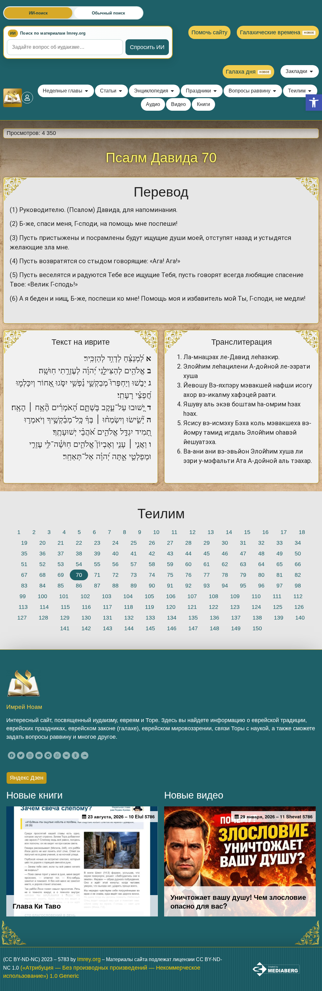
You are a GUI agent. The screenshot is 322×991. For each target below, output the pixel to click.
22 (79, 543)
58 (152, 564)
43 (170, 553)
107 (192, 596)
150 (257, 628)
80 (261, 575)
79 (243, 575)
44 (188, 553)
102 (85, 596)
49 (279, 553)
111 (277, 596)
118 (128, 607)
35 (24, 553)
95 (243, 585)
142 (86, 628)
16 (265, 532)
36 (42, 553)
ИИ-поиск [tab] (38, 13)
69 (61, 575)
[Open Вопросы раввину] (274, 91)
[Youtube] (39, 755)
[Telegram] (48, 755)
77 (206, 575)
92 (188, 585)
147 (193, 628)
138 (257, 618)
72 (115, 575)
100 (42, 596)
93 (206, 585)
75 (170, 575)
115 (65, 607)
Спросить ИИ (147, 47)
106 (170, 596)
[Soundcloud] (84, 755)
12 (192, 532)
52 (42, 564)
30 (225, 543)
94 (225, 585)
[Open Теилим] (309, 91)
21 (61, 543)
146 (171, 628)
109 (235, 596)
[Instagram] (30, 755)
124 (256, 607)
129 (64, 618)
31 (243, 543)
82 (298, 575)
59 (170, 564)
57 (133, 564)
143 (107, 628)
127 (22, 618)
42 (152, 553)
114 (44, 607)
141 (64, 628)
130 (86, 618)
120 (170, 607)
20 (42, 543)
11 (174, 532)
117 (107, 607)
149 (236, 628)
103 (106, 596)
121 (192, 607)
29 (206, 543)
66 (298, 564)
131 (107, 618)
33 (279, 543)
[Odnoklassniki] (75, 755)
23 (97, 543)
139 (278, 618)
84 (42, 585)
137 (236, 618)
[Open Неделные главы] (86, 91)
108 (213, 596)
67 (24, 575)
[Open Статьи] (120, 91)
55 (97, 564)
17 (283, 532)
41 (133, 553)
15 (247, 532)
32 (261, 543)
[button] (314, 102)
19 (24, 543)
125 (277, 607)
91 (170, 585)
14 (229, 532)
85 (61, 585)
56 (115, 564)
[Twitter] (21, 755)
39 (97, 553)
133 (150, 618)
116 (86, 607)
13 (211, 532)
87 (97, 585)
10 (156, 532)
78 (225, 575)
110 (256, 596)
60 (188, 564)
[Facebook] (11, 755)
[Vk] (66, 755)
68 (42, 575)
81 (279, 575)
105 (149, 596)
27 (170, 543)
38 (79, 553)
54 (79, 564)
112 (298, 596)
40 (115, 553)
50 (298, 553)
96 (261, 585)
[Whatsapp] (57, 755)
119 (149, 607)
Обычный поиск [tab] (108, 13)
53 (61, 564)
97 (279, 585)
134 (171, 618)
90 (152, 585)
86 (79, 585)
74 (152, 575)
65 (279, 564)
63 (243, 564)
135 (193, 618)
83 (24, 585)
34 (298, 543)
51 (24, 564)
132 (129, 618)
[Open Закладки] (311, 71)
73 (133, 575)
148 (214, 628)
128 (43, 618)
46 (225, 553)
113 (23, 607)
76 (188, 575)
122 (213, 607)
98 (298, 585)
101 (64, 596)
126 (299, 607)
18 (302, 532)
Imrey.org (89, 959)
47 (243, 553)
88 (115, 585)
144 (129, 628)
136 (214, 618)
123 (235, 607)
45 (206, 553)
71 (97, 575)
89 (133, 585)
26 (152, 543)
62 (225, 564)
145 (150, 628)
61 (206, 564)
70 (79, 575)
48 (261, 553)
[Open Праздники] (215, 91)
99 (22, 596)
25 (133, 543)
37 (61, 553)
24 (115, 543)
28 (188, 543)
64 (261, 564)
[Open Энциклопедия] (172, 91)
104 (128, 596)
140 (300, 618)
